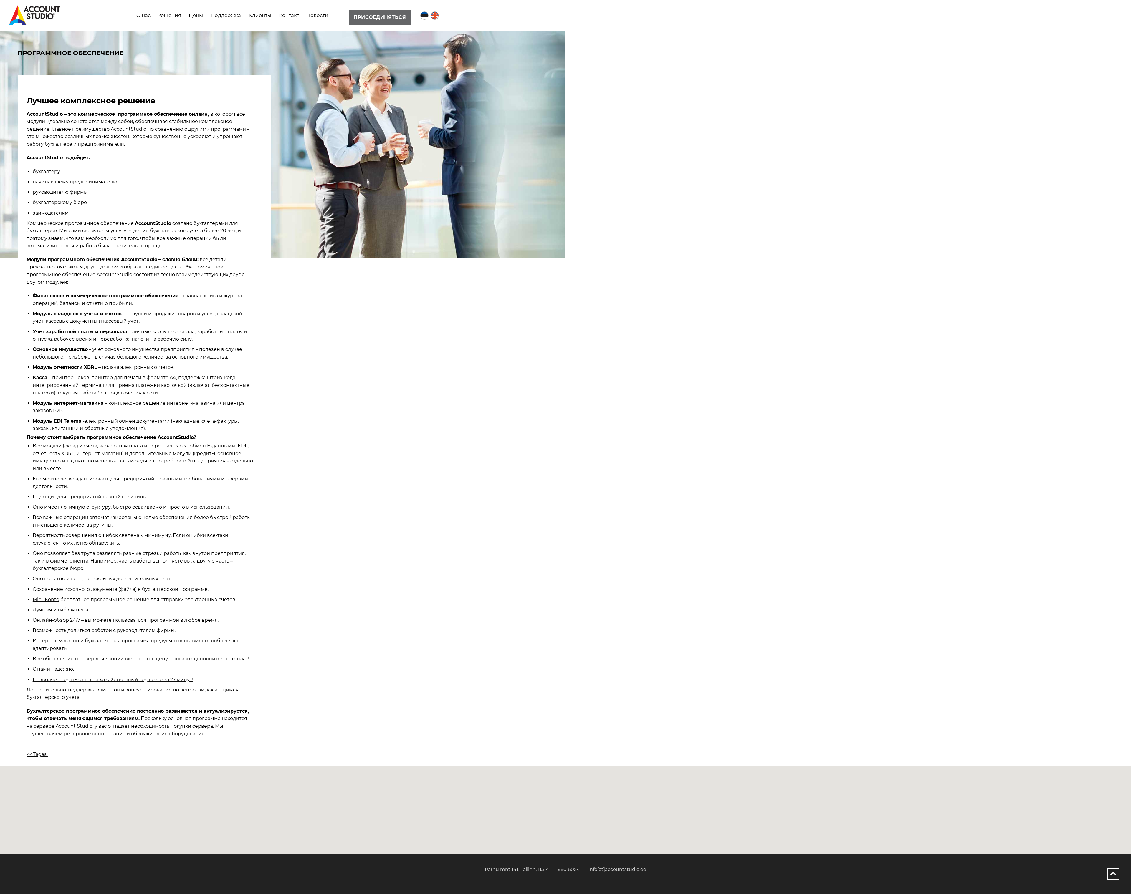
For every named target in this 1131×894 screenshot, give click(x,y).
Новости (317, 15)
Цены (196, 15)
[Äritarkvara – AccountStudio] (35, 15)
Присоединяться (379, 17)
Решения (169, 15)
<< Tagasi (37, 754)
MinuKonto (46, 599)
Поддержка (226, 15)
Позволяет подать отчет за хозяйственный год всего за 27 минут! (113, 679)
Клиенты (260, 15)
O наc (143, 15)
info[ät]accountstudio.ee (617, 869)
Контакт (289, 15)
